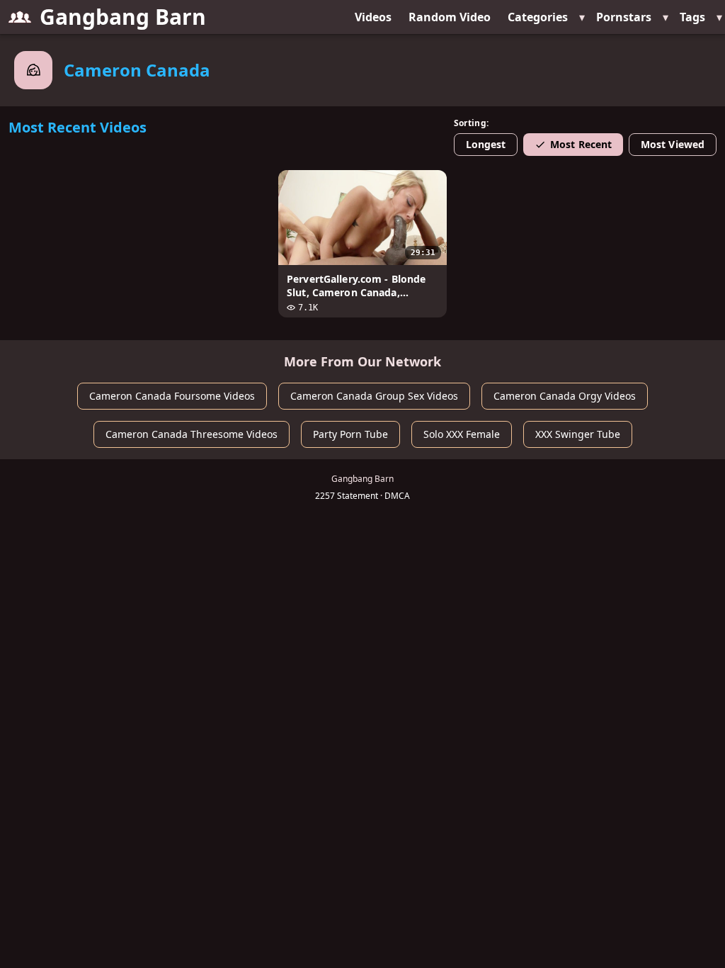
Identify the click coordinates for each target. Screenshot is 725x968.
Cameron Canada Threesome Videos (191, 434)
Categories (538, 17)
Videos (373, 17)
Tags (692, 17)
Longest (486, 144)
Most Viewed (672, 144)
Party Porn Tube (350, 434)
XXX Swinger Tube (577, 434)
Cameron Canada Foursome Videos (172, 396)
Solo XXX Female (461, 434)
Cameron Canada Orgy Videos (564, 396)
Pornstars (623, 17)
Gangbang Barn (123, 16)
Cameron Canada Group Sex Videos (374, 396)
